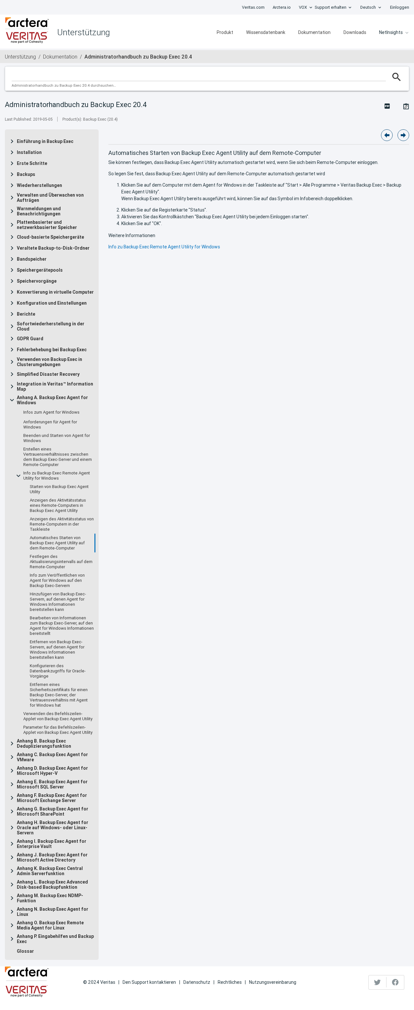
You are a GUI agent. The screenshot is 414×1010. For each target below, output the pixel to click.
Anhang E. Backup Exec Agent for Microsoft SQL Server (52, 784)
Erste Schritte (32, 163)
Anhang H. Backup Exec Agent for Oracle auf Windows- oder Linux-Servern (52, 827)
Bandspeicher (32, 259)
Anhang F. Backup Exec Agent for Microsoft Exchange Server (52, 798)
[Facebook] (395, 982)
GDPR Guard (30, 338)
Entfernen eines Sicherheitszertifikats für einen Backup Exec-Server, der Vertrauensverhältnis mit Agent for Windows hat (59, 695)
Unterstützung (20, 56)
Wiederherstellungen (39, 185)
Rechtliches (230, 982)
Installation (29, 152)
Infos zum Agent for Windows (51, 412)
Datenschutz (196, 982)
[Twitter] (378, 982)
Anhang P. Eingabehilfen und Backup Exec (55, 939)
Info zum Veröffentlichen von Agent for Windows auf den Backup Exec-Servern (57, 580)
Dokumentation (314, 32)
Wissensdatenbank (265, 32)
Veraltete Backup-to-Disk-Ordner (53, 248)
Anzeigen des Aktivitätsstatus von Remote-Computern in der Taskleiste (62, 524)
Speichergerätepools (40, 270)
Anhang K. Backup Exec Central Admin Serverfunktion (50, 871)
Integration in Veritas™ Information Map (55, 386)
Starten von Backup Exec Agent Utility (59, 489)
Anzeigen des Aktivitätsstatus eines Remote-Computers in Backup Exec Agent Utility (58, 505)
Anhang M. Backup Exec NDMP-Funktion (50, 898)
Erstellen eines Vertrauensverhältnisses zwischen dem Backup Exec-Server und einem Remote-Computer (57, 457)
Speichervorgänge (37, 281)
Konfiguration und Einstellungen (52, 303)
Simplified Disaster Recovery (48, 374)
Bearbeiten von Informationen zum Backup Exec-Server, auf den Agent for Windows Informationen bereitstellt (62, 625)
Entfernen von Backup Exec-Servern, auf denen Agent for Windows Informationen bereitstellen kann (57, 649)
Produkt (225, 32)
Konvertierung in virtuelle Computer (55, 292)
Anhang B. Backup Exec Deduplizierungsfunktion (44, 743)
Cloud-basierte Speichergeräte (50, 237)
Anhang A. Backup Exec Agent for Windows (52, 400)
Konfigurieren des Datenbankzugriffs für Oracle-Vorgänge (58, 671)
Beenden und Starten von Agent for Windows (56, 438)
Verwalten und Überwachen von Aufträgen (50, 197)
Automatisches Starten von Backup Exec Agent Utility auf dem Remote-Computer (57, 543)
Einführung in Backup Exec (45, 141)
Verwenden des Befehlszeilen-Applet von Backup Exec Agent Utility (58, 716)
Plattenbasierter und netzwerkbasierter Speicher (47, 225)
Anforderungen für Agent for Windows (50, 424)
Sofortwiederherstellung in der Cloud (50, 326)
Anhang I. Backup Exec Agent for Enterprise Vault (51, 844)
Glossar (25, 951)
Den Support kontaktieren (149, 982)
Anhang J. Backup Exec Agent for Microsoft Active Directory (52, 857)
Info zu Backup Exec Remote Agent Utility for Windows (56, 476)
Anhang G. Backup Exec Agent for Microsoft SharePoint (52, 811)
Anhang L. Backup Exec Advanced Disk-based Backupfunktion (52, 884)
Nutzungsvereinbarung (272, 982)
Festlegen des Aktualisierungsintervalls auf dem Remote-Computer (61, 562)
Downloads (354, 32)
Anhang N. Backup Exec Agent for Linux (52, 912)
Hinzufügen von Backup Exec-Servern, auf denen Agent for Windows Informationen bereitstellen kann (58, 602)
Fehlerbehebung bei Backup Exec (52, 349)
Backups (26, 174)
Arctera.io (282, 7)
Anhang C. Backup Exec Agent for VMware (52, 757)
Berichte (26, 314)
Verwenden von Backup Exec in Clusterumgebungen (49, 362)
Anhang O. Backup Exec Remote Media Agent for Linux (50, 925)
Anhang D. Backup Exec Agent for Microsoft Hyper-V (52, 771)
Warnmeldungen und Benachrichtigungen (39, 211)
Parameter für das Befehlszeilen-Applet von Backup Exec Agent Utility (58, 730)
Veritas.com (253, 7)
